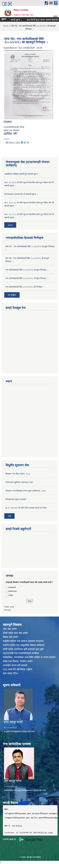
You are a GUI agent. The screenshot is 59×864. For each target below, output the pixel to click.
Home (6, 26)
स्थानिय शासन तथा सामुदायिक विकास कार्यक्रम (23, 645)
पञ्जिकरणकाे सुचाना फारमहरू (15, 499)
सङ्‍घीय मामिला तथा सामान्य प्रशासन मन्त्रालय (23, 641)
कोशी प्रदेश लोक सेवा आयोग (15, 633)
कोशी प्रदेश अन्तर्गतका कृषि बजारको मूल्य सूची (23, 649)
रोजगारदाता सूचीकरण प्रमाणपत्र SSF (19, 482)
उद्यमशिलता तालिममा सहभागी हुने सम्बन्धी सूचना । (21, 174)
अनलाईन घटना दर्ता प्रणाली (15, 665)
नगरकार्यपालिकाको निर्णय (14, 127)
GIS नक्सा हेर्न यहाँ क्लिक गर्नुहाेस (17, 669)
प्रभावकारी (12, 587)
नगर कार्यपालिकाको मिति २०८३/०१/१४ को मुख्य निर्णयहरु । (26, 270)
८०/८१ (6, 139)
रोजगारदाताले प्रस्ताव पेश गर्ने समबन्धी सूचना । (21, 194)
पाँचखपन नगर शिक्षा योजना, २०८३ (17, 474)
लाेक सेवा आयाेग (10, 629)
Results (7, 610)
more (10, 225)
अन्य (9, 516)
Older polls (9, 607)
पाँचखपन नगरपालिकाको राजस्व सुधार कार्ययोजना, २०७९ (25, 491)
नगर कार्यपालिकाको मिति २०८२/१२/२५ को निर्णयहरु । (24, 287)
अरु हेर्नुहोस (12, 295)
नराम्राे (10, 595)
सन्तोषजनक (12, 591)
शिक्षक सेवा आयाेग (10, 637)
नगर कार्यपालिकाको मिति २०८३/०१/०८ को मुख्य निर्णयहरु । (26, 278)
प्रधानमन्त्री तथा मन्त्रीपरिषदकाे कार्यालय (21, 653)
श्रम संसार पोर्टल (10, 673)
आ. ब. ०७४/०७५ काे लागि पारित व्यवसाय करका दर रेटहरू (26, 508)
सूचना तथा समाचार (11, 130)
